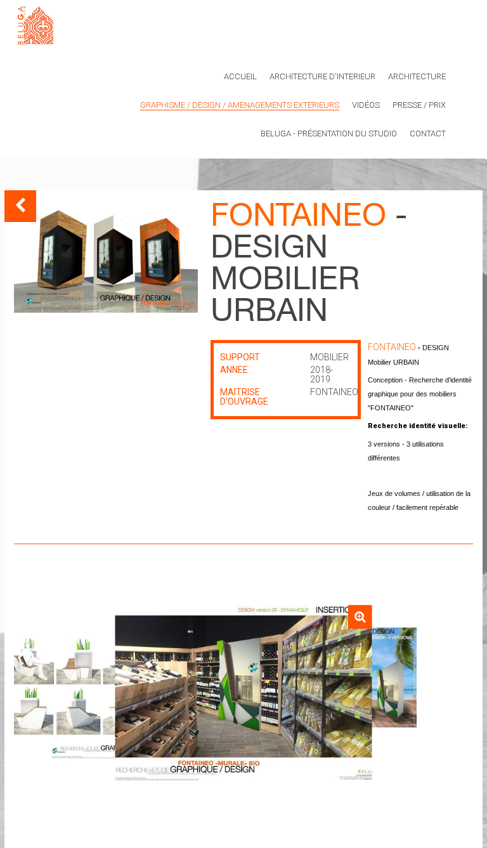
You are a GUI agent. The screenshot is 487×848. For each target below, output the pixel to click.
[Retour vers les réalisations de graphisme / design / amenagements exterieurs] (20, 206)
